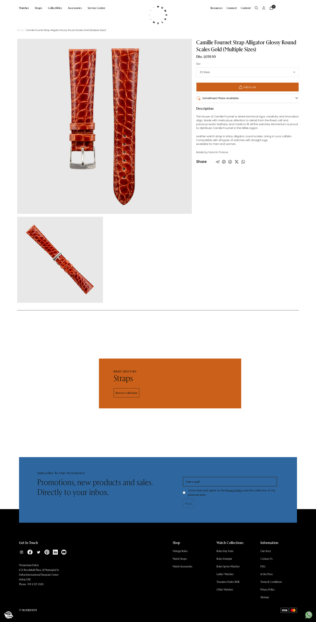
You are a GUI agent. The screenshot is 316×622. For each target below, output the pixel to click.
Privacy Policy (234, 490)
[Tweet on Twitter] (217, 162)
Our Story (265, 551)
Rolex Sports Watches (228, 566)
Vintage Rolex (180, 551)
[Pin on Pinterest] (224, 162)
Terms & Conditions (271, 581)
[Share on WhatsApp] (243, 162)
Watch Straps (180, 558)
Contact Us (266, 558)
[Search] (256, 8)
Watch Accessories (182, 566)
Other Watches (225, 589)
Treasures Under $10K (228, 581)
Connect (232, 8)
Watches (24, 8)
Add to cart (249, 87)
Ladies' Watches (225, 574)
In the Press (266, 574)
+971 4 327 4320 (35, 584)
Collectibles (55, 8)
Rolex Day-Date (225, 551)
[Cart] (271, 8)
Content (246, 8)
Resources (216, 8)
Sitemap (264, 597)
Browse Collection (126, 392)
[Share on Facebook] (230, 162)
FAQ (262, 566)
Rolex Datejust (224, 558)
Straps (38, 8)
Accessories (75, 8)
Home (20, 30)
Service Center (96, 8)
